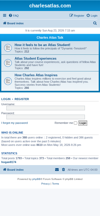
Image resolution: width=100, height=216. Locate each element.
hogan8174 (8, 162)
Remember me (64, 122)
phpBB (36, 179)
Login (6, 99)
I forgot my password (14, 122)
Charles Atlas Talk (50, 37)
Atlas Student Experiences (35, 58)
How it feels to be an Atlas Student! (42, 45)
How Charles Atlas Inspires (36, 75)
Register (22, 99)
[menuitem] (13, 16)
